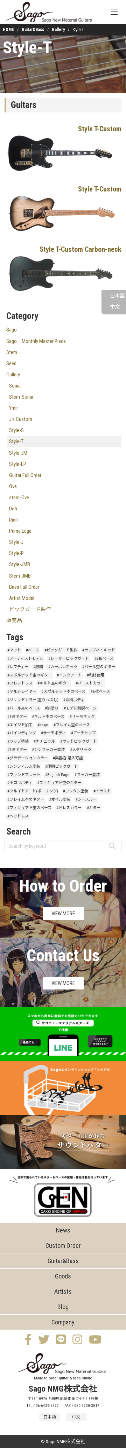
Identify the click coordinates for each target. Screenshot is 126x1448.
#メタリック (80, 750)
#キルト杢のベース (48, 716)
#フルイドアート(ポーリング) (32, 791)
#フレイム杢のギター (25, 799)
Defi (13, 509)
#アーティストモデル (25, 658)
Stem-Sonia (21, 397)
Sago (11, 330)
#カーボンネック (62, 667)
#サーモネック (82, 716)
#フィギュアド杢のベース (29, 808)
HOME (8, 29)
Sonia (15, 386)
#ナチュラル (44, 741)
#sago (42, 725)
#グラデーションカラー (27, 758)
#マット (14, 650)
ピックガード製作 (30, 609)
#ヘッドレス (18, 816)
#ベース (32, 650)
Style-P (16, 553)
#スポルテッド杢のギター (29, 675)
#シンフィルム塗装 (23, 766)
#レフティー (17, 667)
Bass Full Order (24, 587)
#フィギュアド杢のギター (59, 783)
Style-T (27, 47)
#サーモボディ (53, 733)
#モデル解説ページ (80, 708)
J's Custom (20, 419)
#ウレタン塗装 (75, 791)
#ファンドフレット (23, 775)
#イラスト (102, 791)
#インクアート (69, 675)
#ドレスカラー (69, 808)
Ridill (14, 520)
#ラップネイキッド (98, 650)
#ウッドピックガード (78, 741)
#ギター (93, 808)
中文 (115, 307)
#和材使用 (95, 675)
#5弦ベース (103, 658)
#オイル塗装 (59, 799)
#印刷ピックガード (61, 766)
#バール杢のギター (98, 667)
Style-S (16, 430)
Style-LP (17, 464)
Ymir (13, 408)
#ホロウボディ (19, 783)
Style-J (16, 542)
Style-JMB (19, 564)
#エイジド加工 (20, 725)
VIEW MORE (63, 913)
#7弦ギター (17, 750)
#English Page (57, 775)
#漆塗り (51, 708)
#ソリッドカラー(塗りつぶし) (32, 700)
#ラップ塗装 (18, 741)
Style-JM (18, 453)
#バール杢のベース (23, 708)
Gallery (58, 29)
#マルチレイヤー (21, 691)
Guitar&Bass (33, 29)
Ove (13, 486)
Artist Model (21, 598)
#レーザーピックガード (68, 658)
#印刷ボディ (73, 700)
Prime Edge (20, 531)
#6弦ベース (100, 691)
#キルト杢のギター (53, 683)
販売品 (14, 620)
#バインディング (21, 733)
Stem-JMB (20, 576)
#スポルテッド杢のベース (63, 691)
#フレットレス (20, 683)
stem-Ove (19, 497)
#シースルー (86, 799)
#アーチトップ (83, 733)
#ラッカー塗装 (87, 775)
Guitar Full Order (25, 475)
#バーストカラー (90, 683)
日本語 (117, 296)
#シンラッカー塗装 (48, 750)
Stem (11, 352)
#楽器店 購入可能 (68, 758)
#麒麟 (38, 667)
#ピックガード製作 (60, 650)
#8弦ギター (17, 716)
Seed (11, 363)
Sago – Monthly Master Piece (36, 341)
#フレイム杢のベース (72, 725)
